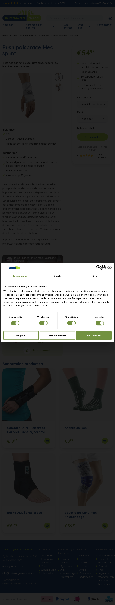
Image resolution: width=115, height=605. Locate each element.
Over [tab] (94, 276)
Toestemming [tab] (20, 276)
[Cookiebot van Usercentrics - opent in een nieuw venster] (98, 267)
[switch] (43, 323)
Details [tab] (57, 276)
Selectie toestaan (58, 335)
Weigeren (21, 335)
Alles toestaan (93, 335)
